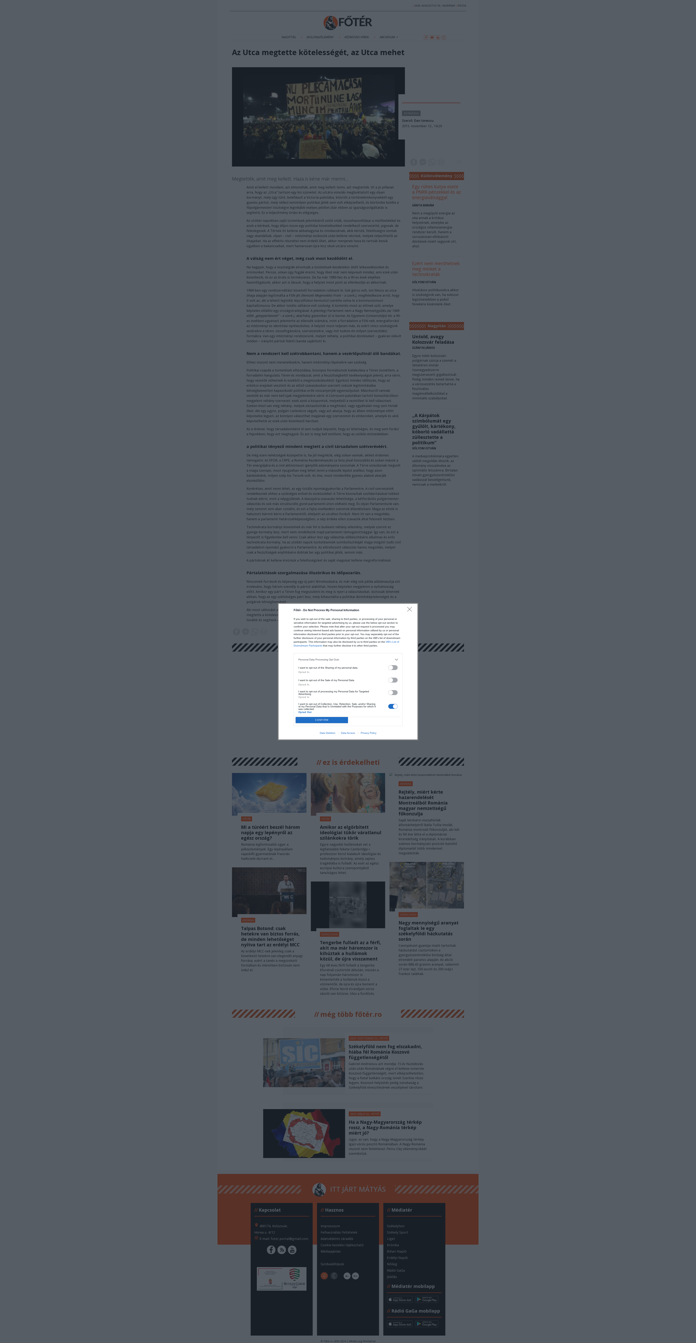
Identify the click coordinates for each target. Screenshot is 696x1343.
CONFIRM (322, 720)
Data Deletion (327, 732)
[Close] (410, 610)
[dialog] (348, 671)
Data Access (348, 732)
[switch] (393, 667)
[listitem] (348, 660)
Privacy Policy (368, 732)
